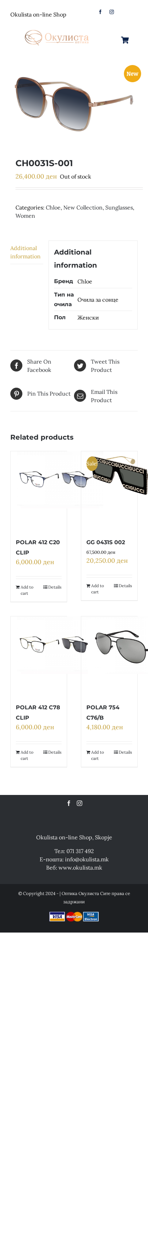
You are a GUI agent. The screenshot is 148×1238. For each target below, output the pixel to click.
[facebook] (100, 12)
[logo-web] (57, 28)
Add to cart (27, 590)
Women (25, 215)
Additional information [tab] (25, 252)
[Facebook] (69, 803)
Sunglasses (119, 207)
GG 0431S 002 (105, 542)
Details (55, 587)
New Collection (83, 207)
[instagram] (111, 12)
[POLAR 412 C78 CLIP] (60, 656)
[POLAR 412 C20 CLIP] (60, 490)
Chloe (53, 207)
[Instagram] (79, 803)
